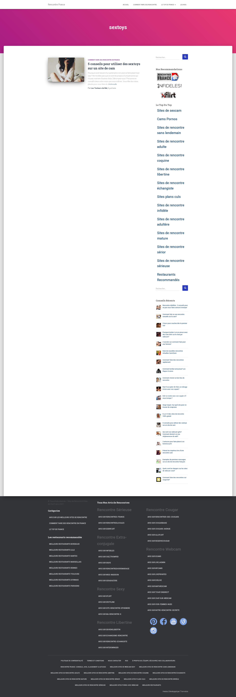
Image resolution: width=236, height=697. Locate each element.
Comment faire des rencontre (145, 5)
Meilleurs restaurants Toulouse (64, 574)
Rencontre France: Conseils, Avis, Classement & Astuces (83, 667)
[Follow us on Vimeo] (183, 621)
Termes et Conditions (95, 661)
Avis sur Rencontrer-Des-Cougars (163, 517)
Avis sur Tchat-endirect (158, 592)
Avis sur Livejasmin (156, 562)
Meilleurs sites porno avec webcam (124, 685)
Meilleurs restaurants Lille (62, 550)
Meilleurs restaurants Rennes (63, 568)
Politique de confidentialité (72, 661)
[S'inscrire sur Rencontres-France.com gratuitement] (168, 77)
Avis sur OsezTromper (108, 557)
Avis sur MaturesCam (157, 586)
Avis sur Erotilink (106, 602)
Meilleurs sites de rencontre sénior (105, 679)
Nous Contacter (114, 661)
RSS (126, 661)
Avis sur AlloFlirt (156, 535)
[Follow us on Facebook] (163, 621)
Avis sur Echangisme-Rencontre (113, 636)
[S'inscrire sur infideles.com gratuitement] (169, 86)
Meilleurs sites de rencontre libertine (99, 673)
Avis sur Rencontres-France (111, 517)
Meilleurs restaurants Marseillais (65, 562)
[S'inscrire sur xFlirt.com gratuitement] (168, 95)
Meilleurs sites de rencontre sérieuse (90, 685)
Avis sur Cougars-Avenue (159, 529)
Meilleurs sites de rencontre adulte (65, 673)
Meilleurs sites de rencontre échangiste (169, 673)
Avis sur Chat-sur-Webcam (159, 598)
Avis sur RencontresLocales (111, 523)
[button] (175, 5)
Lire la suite (112, 84)
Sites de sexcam (169, 111)
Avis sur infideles (106, 551)
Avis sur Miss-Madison (108, 575)
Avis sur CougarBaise (157, 523)
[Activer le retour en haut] (231, 692)
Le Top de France (168, 5)
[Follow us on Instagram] (153, 630)
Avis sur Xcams (154, 556)
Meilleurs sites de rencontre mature (72, 679)
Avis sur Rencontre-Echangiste (112, 642)
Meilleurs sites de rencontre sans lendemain (157, 667)
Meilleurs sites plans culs (134, 679)
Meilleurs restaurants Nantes (63, 556)
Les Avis (183, 5)
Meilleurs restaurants (151, 685)
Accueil (125, 5)
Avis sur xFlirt (105, 596)
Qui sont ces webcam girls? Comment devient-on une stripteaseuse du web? (172, 434)
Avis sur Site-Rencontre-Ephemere (114, 608)
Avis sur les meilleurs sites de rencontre (68, 517)
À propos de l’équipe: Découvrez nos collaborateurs (153, 661)
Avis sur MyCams (155, 568)
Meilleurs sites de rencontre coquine (133, 673)
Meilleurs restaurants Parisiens (64, 586)
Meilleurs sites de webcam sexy (122, 667)
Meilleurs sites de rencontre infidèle (164, 679)
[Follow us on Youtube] (173, 621)
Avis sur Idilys (104, 563)
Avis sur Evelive (155, 580)
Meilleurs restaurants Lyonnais (64, 580)
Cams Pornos (167, 119)
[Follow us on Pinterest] (153, 621)
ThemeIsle (184, 691)
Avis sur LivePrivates (157, 574)
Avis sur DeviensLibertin (109, 630)
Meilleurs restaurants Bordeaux (64, 544)
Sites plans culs (169, 197)
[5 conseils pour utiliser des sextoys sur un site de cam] (66, 70)
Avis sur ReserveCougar (159, 541)
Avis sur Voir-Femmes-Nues (160, 604)
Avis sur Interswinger (108, 648)
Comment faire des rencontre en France (104, 60)
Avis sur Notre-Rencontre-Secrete (163, 610)
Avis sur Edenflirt (106, 529)
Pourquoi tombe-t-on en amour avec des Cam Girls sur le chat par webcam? (175, 334)
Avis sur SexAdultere (107, 581)
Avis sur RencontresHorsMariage (113, 569)
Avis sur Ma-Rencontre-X (109, 614)
